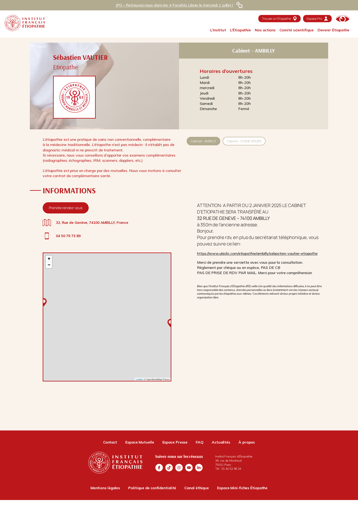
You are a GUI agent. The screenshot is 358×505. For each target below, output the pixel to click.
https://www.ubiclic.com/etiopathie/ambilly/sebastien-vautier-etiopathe (257, 253)
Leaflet (139, 379)
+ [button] (49, 258)
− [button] (49, 264)
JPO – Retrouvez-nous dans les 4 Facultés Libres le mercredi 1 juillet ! (174, 5)
